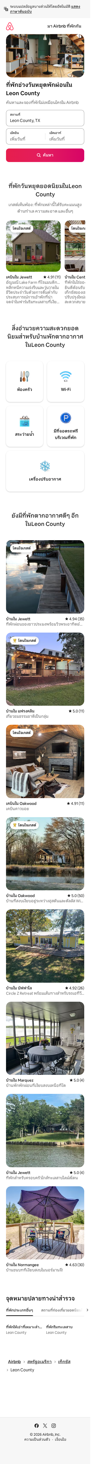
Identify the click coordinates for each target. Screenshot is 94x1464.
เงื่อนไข (60, 1439)
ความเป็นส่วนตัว (37, 1439)
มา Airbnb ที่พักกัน (64, 26)
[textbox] (25, 139)
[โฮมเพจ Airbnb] (10, 26)
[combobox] (45, 121)
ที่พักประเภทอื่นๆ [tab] (19, 1310)
